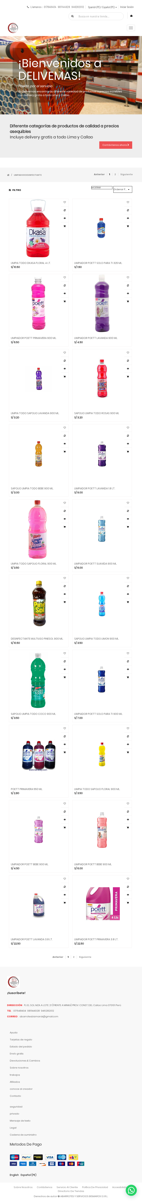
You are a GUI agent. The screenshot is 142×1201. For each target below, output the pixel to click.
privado (14, 1113)
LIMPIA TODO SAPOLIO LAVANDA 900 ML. (35, 413)
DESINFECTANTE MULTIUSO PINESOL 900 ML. (37, 638)
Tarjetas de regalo (21, 1039)
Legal (13, 1127)
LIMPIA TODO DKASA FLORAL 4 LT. (31, 263)
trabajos (15, 1075)
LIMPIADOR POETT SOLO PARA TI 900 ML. (98, 714)
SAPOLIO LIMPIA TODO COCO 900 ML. (33, 714)
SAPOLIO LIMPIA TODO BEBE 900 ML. (32, 488)
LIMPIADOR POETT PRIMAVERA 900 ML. (34, 338)
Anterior (99, 174)
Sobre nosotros (19, 1067)
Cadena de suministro (23, 1135)
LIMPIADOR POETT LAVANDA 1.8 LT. (94, 488)
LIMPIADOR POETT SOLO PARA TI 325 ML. (98, 263)
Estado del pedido (21, 1046)
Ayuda (13, 1032)
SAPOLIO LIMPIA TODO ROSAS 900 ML (96, 413)
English (14, 1175)
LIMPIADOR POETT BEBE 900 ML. (30, 864)
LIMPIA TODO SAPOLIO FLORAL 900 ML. (34, 563)
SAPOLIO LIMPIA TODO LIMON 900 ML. (96, 638)
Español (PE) (28, 1175)
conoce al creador (21, 1089)
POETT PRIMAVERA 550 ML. (27, 789)
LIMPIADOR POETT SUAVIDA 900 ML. (95, 563)
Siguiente (126, 174)
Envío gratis (16, 1053)
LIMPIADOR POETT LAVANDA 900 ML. (96, 338)
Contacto (15, 1096)
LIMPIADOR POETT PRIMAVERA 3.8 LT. (96, 939)
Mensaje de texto (20, 1120)
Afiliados (15, 1082)
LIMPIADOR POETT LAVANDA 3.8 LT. (32, 939)
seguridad (16, 1106)
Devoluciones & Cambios (25, 1060)
